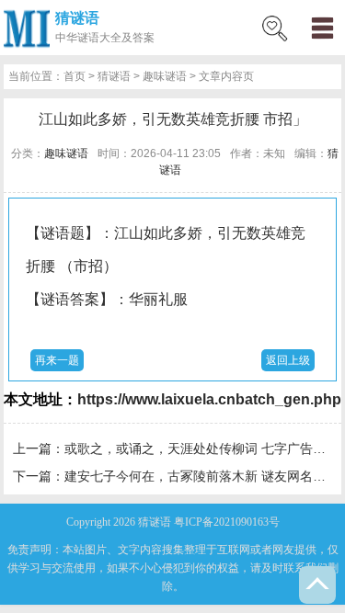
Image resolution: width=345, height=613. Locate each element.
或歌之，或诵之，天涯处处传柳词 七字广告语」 (201, 448)
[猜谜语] (27, 27)
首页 (74, 76)
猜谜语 (77, 18)
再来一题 (57, 360)
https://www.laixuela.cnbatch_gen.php (209, 399)
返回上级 (288, 360)
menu (322, 27)
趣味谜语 (165, 76)
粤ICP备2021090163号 (227, 522)
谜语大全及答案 (116, 37)
